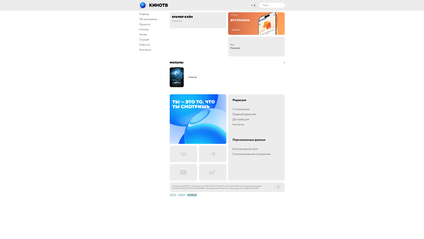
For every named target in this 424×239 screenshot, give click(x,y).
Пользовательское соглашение (252, 154)
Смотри (144, 29)
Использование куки (245, 149)
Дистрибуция (241, 119)
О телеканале (241, 109)
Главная (144, 14)
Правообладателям (244, 114)
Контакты (145, 49)
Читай (143, 34)
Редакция (239, 100)
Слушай (144, 39)
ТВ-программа (148, 19)
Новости (144, 44)
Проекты (144, 24)
